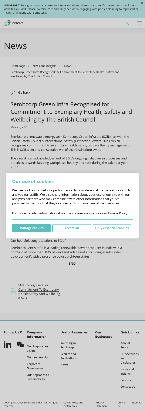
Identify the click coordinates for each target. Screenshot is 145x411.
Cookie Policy (117, 213)
